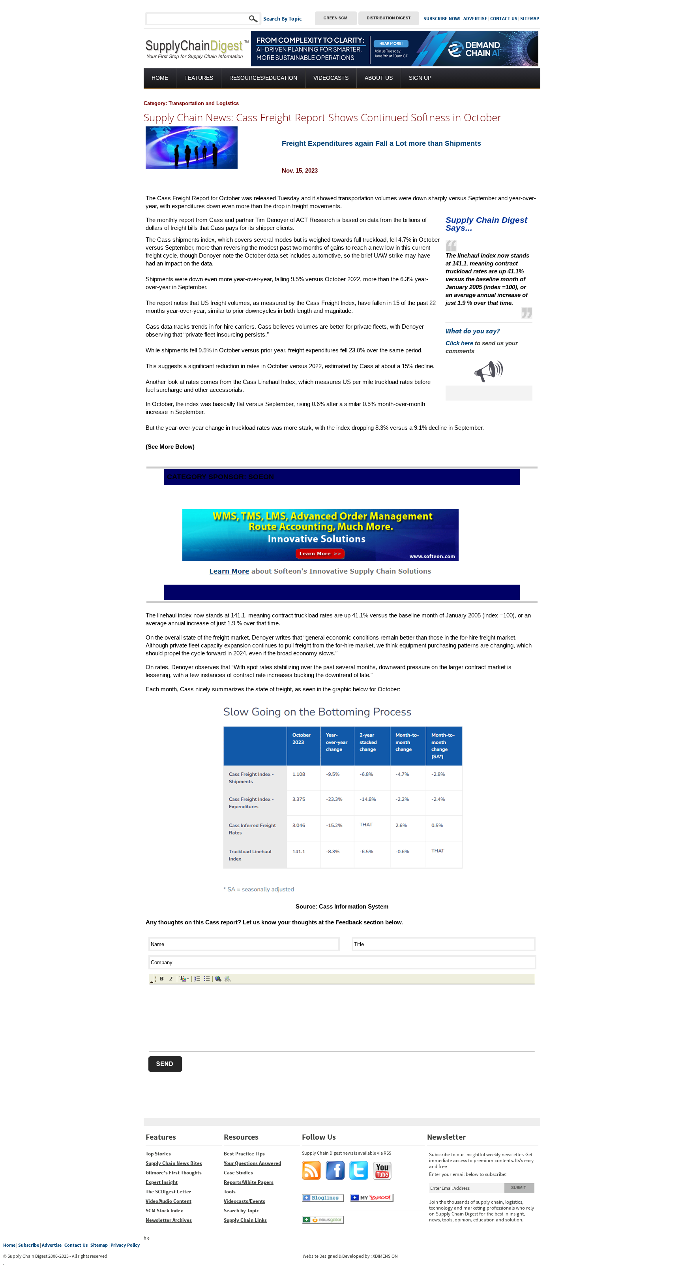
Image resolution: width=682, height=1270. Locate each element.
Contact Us (76, 1245)
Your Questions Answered (252, 1163)
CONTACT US (503, 18)
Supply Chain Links (245, 1220)
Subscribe (28, 1245)
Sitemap (99, 1245)
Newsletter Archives (169, 1220)
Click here (459, 343)
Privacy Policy (125, 1245)
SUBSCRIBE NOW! (442, 18)
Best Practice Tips (244, 1153)
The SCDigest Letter (168, 1191)
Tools (230, 1191)
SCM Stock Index (164, 1210)
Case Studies (238, 1172)
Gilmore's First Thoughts (174, 1172)
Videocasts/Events (244, 1201)
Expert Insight (162, 1182)
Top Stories (158, 1153)
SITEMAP (529, 18)
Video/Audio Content (168, 1201)
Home (9, 1245)
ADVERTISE (475, 18)
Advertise (52, 1245)
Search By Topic (282, 18)
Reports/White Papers (249, 1182)
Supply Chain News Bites (174, 1163)
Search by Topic (241, 1210)
